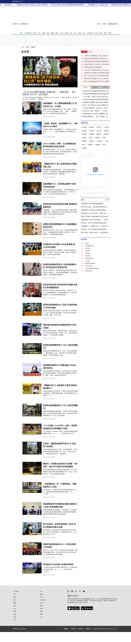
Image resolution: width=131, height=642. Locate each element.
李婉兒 (92, 141)
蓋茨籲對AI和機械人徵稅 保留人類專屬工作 (96, 102)
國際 (52, 33)
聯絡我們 (73, 628)
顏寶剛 (92, 134)
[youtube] (84, 591)
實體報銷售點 (24, 24)
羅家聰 (106, 130)
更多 (104, 144)
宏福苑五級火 (89, 271)
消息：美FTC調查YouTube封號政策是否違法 (96, 75)
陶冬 (83, 144)
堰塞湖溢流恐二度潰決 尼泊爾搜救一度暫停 (96, 114)
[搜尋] (118, 24)
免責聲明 (80, 628)
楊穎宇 (99, 134)
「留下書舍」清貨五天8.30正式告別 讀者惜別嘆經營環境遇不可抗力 (96, 97)
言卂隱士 (100, 141)
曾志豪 (84, 127)
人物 (14, 620)
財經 (57, 33)
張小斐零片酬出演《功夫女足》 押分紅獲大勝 (96, 64)
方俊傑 (106, 127)
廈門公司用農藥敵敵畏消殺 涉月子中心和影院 (96, 81)
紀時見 (87, 243)
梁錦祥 (92, 130)
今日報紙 (15, 591)
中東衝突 (87, 253)
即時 (34, 33)
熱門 (39, 33)
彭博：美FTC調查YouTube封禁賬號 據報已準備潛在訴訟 (96, 105)
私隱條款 (88, 628)
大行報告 (87, 261)
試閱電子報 (15, 24)
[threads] (76, 591)
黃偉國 (84, 134)
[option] (50, 72)
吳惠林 (84, 141)
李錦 (104, 137)
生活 (75, 33)
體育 (100, 33)
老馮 (107, 141)
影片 (14, 594)
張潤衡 (98, 137)
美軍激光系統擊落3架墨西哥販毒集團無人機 (96, 61)
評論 (70, 33)
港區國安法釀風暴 (90, 263)
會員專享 (29, 33)
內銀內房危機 (89, 258)
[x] (80, 591)
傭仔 (91, 137)
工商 (41, 617)
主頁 (22, 47)
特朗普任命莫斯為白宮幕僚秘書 (92, 67)
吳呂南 (99, 130)
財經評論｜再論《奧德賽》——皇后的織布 (96, 111)
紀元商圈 (104, 24)
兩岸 (48, 33)
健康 (79, 33)
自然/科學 (90, 33)
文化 (84, 33)
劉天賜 (99, 127)
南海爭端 (87, 251)
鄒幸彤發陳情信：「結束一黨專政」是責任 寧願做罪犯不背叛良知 (96, 117)
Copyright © (96, 628)
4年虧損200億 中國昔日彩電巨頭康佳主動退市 (97, 73)
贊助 (98, 24)
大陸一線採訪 (89, 266)
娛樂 (109, 33)
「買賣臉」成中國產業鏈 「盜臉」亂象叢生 (96, 55)
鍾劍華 (92, 127)
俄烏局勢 (87, 256)
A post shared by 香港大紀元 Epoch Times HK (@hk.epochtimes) (100, 193)
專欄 (66, 33)
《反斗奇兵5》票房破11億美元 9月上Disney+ (96, 70)
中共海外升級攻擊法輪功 (92, 268)
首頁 (21, 33)
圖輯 (41, 614)
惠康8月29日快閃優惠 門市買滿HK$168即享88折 (96, 91)
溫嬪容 (90, 144)
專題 (14, 614)
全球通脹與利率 (89, 246)
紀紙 (96, 33)
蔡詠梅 (106, 134)
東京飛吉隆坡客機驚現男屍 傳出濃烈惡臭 (96, 94)
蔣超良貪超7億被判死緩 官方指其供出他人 (95, 58)
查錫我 (98, 144)
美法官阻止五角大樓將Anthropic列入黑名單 (96, 78)
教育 (105, 33)
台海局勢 (87, 248)
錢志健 (84, 130)
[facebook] (72, 591)
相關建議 (66, 628)
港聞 (43, 33)
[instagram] (68, 591)
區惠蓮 (84, 148)
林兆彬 (84, 137)
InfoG (61, 33)
